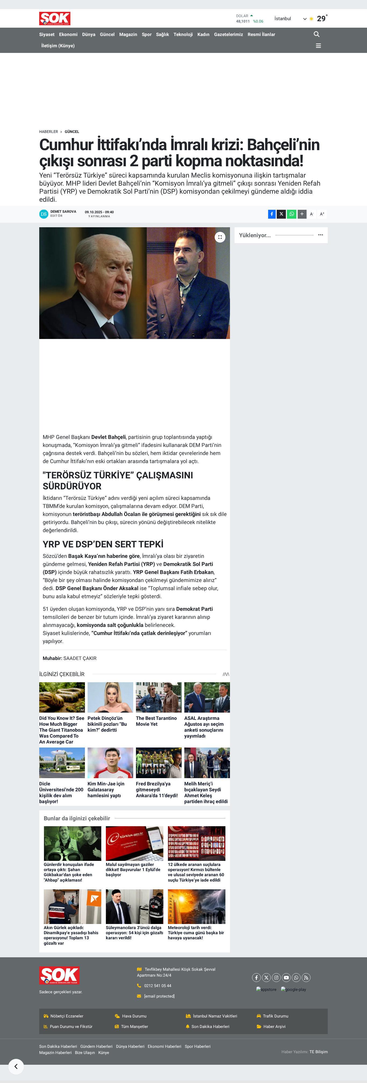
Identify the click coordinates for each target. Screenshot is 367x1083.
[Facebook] (256, 977)
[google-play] (293, 990)
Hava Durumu (134, 1016)
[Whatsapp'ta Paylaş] (291, 214)
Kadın (203, 34)
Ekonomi (68, 34)
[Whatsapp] (296, 977)
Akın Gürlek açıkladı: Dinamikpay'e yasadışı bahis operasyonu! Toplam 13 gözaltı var (71, 935)
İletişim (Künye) (58, 45)
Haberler (48, 131)
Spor (147, 34)
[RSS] (306, 977)
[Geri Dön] (16, 1067)
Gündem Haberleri (96, 1046)
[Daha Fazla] (302, 214)
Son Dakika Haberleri (210, 1026)
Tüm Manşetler (134, 1026)
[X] (266, 977)
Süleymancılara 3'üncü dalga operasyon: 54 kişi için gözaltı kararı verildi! (134, 932)
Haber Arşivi (275, 1026)
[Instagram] (276, 977)
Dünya (88, 34)
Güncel (107, 34)
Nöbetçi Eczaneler (67, 1016)
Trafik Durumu (275, 1016)
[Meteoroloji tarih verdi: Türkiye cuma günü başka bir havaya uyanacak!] (196, 906)
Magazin (128, 34)
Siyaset (47, 34)
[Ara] (317, 34)
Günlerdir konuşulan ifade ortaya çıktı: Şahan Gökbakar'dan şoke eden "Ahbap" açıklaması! (69, 872)
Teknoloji (183, 34)
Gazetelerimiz (228, 34)
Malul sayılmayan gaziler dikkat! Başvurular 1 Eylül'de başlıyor (133, 869)
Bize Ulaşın (85, 1052)
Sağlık (162, 34)
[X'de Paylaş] (281, 214)
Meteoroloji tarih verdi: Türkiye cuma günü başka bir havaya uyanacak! (196, 932)
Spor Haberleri (198, 1046)
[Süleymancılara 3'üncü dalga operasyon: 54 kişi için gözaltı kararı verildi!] (134, 906)
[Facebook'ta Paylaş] (272, 214)
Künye (103, 1052)
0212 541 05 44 (157, 985)
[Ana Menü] (317, 46)
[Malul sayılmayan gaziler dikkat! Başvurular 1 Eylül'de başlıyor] (134, 843)
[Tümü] (320, 235)
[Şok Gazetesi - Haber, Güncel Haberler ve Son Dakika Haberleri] (54, 18)
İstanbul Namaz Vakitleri (215, 1016)
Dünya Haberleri (130, 1046)
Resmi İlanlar (261, 34)
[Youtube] (286, 977)
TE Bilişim (319, 1051)
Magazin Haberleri (55, 1052)
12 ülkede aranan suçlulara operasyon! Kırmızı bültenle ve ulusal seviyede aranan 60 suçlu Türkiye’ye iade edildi (196, 872)
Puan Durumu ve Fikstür (71, 1026)
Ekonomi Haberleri (164, 1046)
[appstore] (266, 990)
